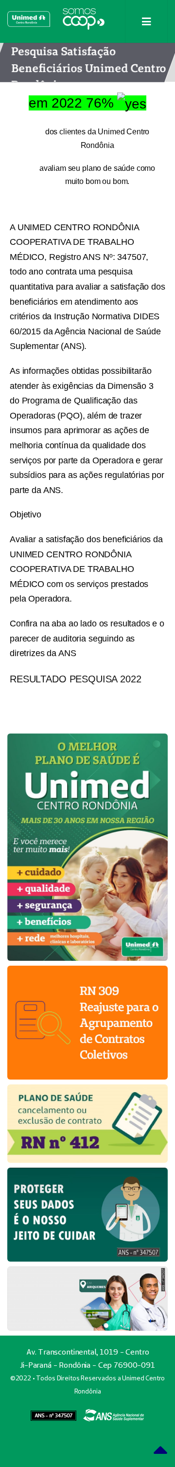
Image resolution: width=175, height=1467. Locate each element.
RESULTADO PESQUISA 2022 (75, 679)
